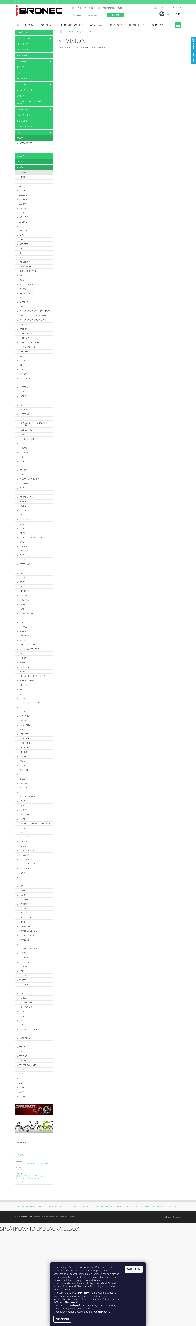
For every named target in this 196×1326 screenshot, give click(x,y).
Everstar (24, 414)
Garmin (19, 1169)
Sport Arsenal (27, 917)
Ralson (23, 778)
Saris (22, 828)
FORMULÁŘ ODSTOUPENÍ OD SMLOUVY (62, 1207)
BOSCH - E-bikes (27, 284)
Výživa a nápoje (25, 90)
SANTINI (23, 819)
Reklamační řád (134, 1207)
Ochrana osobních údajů (168, 1207)
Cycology (24, 360)
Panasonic (25, 725)
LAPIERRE (23, 595)
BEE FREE (23, 244)
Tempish (23, 984)
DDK (21, 369)
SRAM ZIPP (24, 939)
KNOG (22, 577)
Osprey (23, 720)
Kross (22, 586)
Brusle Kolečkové (27, 49)
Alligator (24, 199)
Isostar (23, 546)
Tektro (23, 980)
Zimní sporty (24, 115)
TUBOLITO (24, 1011)
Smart (22, 895)
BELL (21, 248)
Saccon (23, 810)
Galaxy (23, 470)
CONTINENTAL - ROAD (29, 342)
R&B (21, 774)
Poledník (24, 738)
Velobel (23, 1056)
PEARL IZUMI (25, 729)
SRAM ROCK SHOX (28, 930)
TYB (21, 1024)
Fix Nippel (24, 452)
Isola (22, 541)
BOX (21, 147)
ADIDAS (23, 190)
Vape (21, 1042)
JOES (21, 555)
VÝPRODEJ (21, 161)
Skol (21, 881)
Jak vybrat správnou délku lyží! (31, 1163)
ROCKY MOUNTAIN (28, 796)
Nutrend (24, 716)
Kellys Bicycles (27, 559)
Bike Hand (24, 261)
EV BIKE (23, 409)
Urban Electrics (28, 1029)
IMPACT (23, 532)
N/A (21, 693)
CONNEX (23, 329)
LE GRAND (24, 599)
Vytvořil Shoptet (174, 1217)
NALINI (22, 698)
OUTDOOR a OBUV (26, 126)
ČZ (20, 364)
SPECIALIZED (25, 904)
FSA (21, 465)
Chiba (22, 523)
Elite (22, 391)
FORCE (22, 461)
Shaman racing (27, 850)
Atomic (23, 221)
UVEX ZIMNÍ (25, 1038)
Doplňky (21, 61)
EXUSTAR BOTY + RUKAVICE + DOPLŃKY (33, 424)
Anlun (22, 208)
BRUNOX (23, 297)
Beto (22, 257)
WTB (21, 1074)
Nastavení (62, 1319)
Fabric (22, 434)
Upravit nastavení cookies (65, 1216)
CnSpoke (24, 324)
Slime (22, 890)
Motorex (24, 684)
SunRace (23, 957)
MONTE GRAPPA (27, 680)
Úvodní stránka (18, 24)
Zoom (22, 1096)
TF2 (21, 989)
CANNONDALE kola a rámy (32, 315)
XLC (21, 1078)
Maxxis (23, 658)
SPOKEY (23, 913)
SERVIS (20, 132)
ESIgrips (23, 405)
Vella (22, 1047)
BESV (21, 253)
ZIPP (21, 1091)
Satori (22, 832)
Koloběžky (157, 24)
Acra (21, 186)
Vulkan (23, 1069)
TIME (21, 993)
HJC (21, 514)
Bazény (20, 155)
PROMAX (23, 765)
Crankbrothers (27, 346)
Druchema (25, 378)
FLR (21, 456)
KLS (21, 568)
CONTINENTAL (26, 338)
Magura (23, 631)
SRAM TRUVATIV (26, 935)
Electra (23, 387)
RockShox (24, 792)
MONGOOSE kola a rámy (32, 676)
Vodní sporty (24, 109)
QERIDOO (24, 770)
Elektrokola (136, 24)
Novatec (23, 711)
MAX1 (22, 653)
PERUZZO (23, 734)
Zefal (22, 1087)
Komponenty (24, 55)
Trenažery (22, 120)
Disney (22, 373)
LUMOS (23, 622)
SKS (21, 886)
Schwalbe (24, 868)
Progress (24, 756)
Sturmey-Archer (28, 948)
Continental (26, 333)
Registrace (176, 8)
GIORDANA (24, 483)
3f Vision (24, 172)
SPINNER (23, 908)
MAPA (40, 1207)
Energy (23, 396)
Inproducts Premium (30, 537)
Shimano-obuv (27, 859)
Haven (22, 506)
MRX (21, 689)
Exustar (23, 418)
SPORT (20, 138)
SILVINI (22, 877)
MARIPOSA (24, 635)
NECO (22, 707)
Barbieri (23, 230)
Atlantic (23, 217)
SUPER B (23, 966)
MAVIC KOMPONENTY (29, 649)
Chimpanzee (25, 528)
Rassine (23, 783)
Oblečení (22, 72)
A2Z (21, 181)
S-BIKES (23, 805)
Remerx (23, 787)
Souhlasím (133, 1269)
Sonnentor (25, 899)
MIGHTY (23, 662)
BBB (21, 239)
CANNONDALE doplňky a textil (35, 311)
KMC (21, 573)
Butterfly (24, 302)
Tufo (22, 1015)
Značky (20, 167)
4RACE (22, 177)
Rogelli (23, 801)
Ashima (23, 212)
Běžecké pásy (26, 143)
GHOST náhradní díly (30, 479)
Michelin (24, 667)
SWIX (21, 971)
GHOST (22, 474)
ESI (20, 400)
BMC (21, 279)
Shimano (24, 854)
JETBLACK (23, 550)
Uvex (21, 1033)
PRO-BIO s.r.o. (26, 747)
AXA (21, 226)
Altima (22, 203)
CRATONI (23, 351)
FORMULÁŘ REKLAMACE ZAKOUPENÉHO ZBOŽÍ (104, 1207)
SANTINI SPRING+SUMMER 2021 (34, 823)
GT (20, 492)
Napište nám (96, 24)
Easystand (24, 382)
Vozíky (20, 95)
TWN (21, 1020)
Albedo (23, 194)
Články (29, 24)
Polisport (24, 743)
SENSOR (23, 841)
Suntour (24, 962)
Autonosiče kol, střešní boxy (30, 102)
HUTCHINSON (26, 519)
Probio (23, 752)
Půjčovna (22, 84)
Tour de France (27, 1002)
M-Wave (23, 626)
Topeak (23, 997)
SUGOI (22, 953)
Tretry (20, 67)
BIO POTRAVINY (24, 78)
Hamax (22, 501)
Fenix (22, 443)
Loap (21, 608)
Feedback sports (28, 439)
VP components (27, 1065)
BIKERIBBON (25, 266)
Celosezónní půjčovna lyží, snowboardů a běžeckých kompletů (29, 1179)
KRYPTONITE (25, 591)
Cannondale (26, 306)
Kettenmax (25, 564)
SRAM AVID (24, 926)
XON (21, 1082)
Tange (22, 975)
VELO (21, 1051)
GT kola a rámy (27, 497)
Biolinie (23, 275)
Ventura (23, 1060)
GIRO (21, 488)
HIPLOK (23, 510)
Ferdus (23, 447)
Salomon (24, 814)
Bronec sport (26, 293)
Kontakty (45, 24)
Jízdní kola (115, 24)
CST (21, 355)
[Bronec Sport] (39, 10)
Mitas (22, 671)
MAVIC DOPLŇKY (27, 644)
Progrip (23, 760)
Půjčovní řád (149, 1207)
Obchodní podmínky (70, 24)
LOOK (22, 617)
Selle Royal (25, 837)
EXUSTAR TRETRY (27, 429)
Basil (22, 235)
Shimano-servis (27, 863)
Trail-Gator (25, 1006)
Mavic (22, 640)
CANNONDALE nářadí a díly (33, 320)
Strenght (24, 944)
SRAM (22, 922)
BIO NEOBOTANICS (28, 271)
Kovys (22, 582)
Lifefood (24, 604)
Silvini (22, 872)
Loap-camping (26, 613)
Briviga (23, 288)
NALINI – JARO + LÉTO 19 (31, 702)
